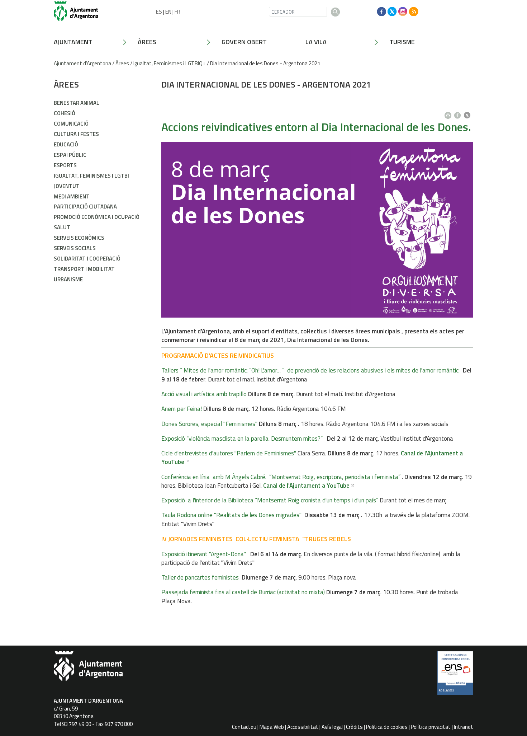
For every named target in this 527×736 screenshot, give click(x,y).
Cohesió (64, 113)
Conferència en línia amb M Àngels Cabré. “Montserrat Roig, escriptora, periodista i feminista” (280, 477)
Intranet (463, 727)
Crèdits (354, 727)
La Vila (316, 42)
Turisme (402, 42)
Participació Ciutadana (85, 206)
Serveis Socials (75, 248)
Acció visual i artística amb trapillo (204, 394)
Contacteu (244, 727)
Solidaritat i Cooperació (87, 258)
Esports (65, 165)
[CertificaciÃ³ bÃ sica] (455, 675)
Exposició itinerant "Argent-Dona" (203, 554)
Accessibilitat (302, 727)
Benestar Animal (76, 103)
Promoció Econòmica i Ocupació (96, 217)
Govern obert (244, 42)
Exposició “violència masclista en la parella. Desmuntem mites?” (242, 438)
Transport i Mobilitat (84, 269)
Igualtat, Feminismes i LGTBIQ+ (169, 63)
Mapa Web (272, 727)
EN (168, 12)
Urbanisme (68, 279)
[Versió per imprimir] (450, 113)
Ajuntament (73, 42)
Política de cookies (387, 727)
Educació (66, 144)
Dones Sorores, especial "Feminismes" (209, 423)
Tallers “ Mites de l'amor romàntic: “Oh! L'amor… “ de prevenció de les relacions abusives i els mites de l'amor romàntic (312, 370)
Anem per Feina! (181, 408)
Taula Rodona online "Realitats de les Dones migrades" (231, 515)
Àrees (147, 42)
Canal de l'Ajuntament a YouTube (306, 485)
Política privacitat (431, 727)
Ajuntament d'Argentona (82, 63)
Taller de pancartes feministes (200, 577)
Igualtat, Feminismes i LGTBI (91, 176)
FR (177, 12)
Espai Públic (70, 155)
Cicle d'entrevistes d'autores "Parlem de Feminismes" (228, 453)
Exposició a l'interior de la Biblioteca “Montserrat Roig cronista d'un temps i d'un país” (269, 500)
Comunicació (71, 123)
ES (159, 12)
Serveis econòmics (79, 238)
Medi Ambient (72, 196)
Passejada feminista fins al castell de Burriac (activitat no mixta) (243, 592)
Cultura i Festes (76, 134)
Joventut (67, 186)
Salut (62, 227)
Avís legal (332, 727)
